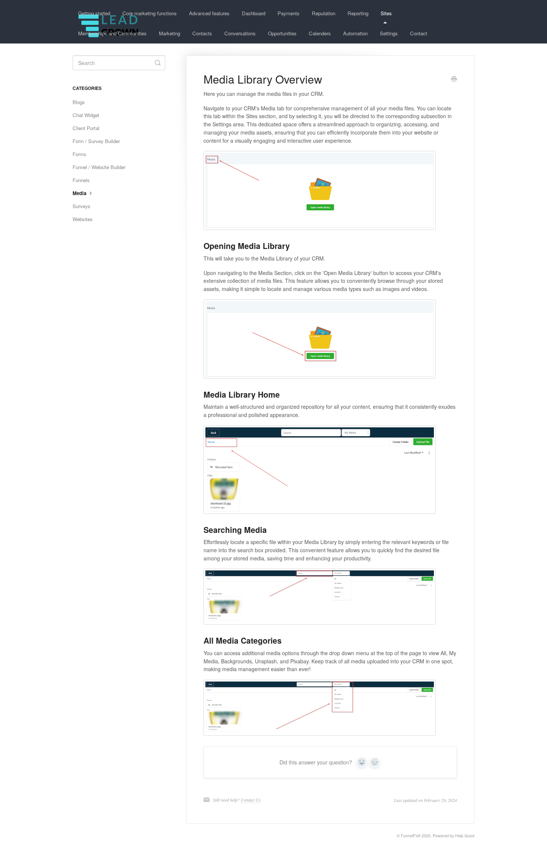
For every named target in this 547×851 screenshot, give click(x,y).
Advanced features (209, 13)
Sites (386, 13)
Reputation (323, 13)
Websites (83, 219)
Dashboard (253, 13)
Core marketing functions (149, 13)
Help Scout (464, 835)
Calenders (320, 33)
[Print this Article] (454, 79)
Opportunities (282, 33)
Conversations (240, 33)
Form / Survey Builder (96, 141)
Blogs (79, 102)
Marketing (169, 33)
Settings (389, 33)
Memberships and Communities (112, 33)
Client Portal (86, 128)
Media (80, 193)
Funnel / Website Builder (99, 167)
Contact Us (251, 800)
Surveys (81, 206)
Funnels (81, 180)
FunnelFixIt (410, 835)
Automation (355, 33)
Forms (79, 154)
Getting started (94, 13)
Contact (418, 33)
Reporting (358, 13)
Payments (289, 13)
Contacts (202, 33)
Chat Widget (86, 115)
